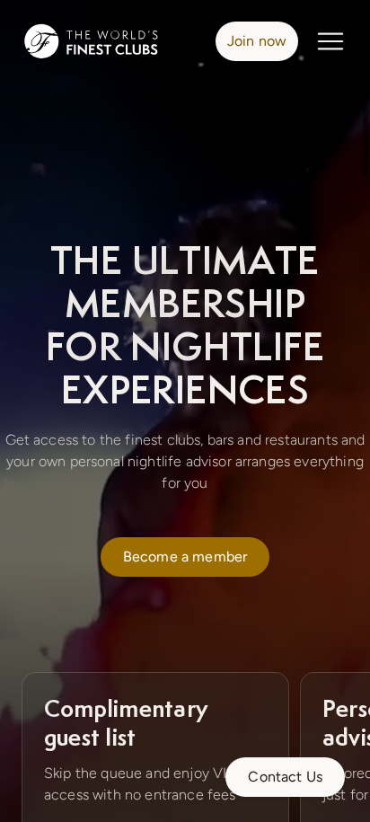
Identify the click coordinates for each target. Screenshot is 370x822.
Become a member (185, 556)
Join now (256, 40)
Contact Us (285, 776)
